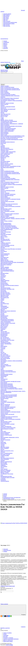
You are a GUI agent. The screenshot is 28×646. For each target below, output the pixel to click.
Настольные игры (5, 297)
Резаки (2, 377)
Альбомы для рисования (6, 205)
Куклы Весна (4, 251)
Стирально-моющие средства (7, 245)
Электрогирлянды (5, 481)
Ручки (2, 144)
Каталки (2, 286)
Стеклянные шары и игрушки (7, 477)
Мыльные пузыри (5, 295)
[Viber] (7, 616)
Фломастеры (3, 443)
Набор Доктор (4, 258)
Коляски (2, 250)
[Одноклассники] (1, 616)
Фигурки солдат (4, 325)
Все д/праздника (4, 354)
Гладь (2, 351)
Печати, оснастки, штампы (7, 163)
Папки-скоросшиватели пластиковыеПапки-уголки (12, 135)
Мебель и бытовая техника (7, 261)
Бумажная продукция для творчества (9, 203)
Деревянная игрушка (5, 342)
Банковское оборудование (7, 374)
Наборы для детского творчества (8, 310)
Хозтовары (3, 233)
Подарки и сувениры (5, 355)
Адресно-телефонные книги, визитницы (10, 95)
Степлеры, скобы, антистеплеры (8, 151)
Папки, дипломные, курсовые (7, 211)
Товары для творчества (6, 426)
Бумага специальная (5, 93)
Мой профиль (6, 15)
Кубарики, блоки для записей (7, 217)
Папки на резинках (5, 124)
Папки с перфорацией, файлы (7, 129)
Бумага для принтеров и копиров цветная (10, 89)
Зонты (2, 344)
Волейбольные (4, 335)
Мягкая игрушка (4, 296)
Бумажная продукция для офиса (8, 94)
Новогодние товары (5, 471)
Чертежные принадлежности (7, 167)
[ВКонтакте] (9, 616)
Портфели (3, 366)
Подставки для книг (5, 454)
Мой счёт (5, 19)
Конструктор (4, 312)
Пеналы (2, 449)
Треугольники (4, 466)
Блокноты (3, 96)
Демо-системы (4, 111)
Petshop (2, 256)
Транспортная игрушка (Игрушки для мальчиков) (12, 262)
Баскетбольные (4, 334)
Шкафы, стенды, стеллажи (7, 120)
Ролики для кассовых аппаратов (8, 225)
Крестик (2, 352)
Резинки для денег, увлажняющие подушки (11, 166)
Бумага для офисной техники (7, 87)
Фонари (2, 403)
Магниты (3, 309)
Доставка (5, 47)
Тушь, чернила (4, 469)
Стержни (3, 145)
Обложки (3, 451)
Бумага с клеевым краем (6, 214)
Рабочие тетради (4, 341)
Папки (2, 369)
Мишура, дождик (5, 472)
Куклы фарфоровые (5, 253)
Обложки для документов (7, 370)
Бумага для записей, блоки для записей (10, 98)
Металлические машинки (6, 263)
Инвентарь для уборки (6, 234)
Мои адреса (6, 18)
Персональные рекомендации (10, 22)
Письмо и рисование (5, 439)
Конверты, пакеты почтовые (7, 103)
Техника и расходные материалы (8, 371)
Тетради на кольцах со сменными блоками (10, 199)
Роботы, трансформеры (6, 343)
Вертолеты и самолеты (6, 264)
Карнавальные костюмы (6, 476)
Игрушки (3, 247)
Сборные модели (4, 324)
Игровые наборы (4, 284)
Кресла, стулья (4, 116)
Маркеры (3, 146)
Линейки (3, 460)
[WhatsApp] (11, 616)
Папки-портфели (4, 133)
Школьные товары (5, 447)
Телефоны (3, 380)
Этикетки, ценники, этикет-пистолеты (10, 228)
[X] (5, 616)
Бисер (2, 349)
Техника (2, 372)
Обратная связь (4, 71)
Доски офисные (4, 110)
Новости (5, 43)
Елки (2, 475)
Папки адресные (4, 104)
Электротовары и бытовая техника (9, 396)
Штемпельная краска (5, 165)
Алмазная (3, 348)
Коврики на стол (4, 162)
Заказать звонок (4, 70)
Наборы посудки (4, 259)
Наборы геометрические (6, 461)
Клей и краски (4, 326)
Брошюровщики (4, 375)
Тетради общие (4, 196)
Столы (2, 117)
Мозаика (3, 302)
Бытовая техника (4, 398)
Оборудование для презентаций (8, 109)
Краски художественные (6, 434)
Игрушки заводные (5, 292)
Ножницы (3, 438)
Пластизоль (3, 290)
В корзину (23, 614)
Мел (2, 430)
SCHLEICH (3, 281)
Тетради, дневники (5, 193)
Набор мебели (4, 346)
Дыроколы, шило (4, 150)
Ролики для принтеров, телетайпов (9, 227)
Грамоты (3, 105)
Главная (5, 41)
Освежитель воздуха (5, 240)
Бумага (2, 169)
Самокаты (3, 329)
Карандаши (3, 143)
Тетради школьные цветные (7, 195)
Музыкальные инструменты (7, 319)
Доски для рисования (5, 321)
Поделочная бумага (5, 210)
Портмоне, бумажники (6, 365)
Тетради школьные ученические (8, 194)
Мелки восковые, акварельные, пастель (10, 437)
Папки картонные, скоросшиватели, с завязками (12, 123)
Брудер (2, 265)
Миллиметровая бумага (6, 224)
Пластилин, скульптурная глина (8, 427)
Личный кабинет (7, 13)
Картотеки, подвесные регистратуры (9, 138)
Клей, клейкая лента (5, 154)
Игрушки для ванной (5, 293)
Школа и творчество (5, 404)
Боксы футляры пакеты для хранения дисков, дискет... (13, 391)
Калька (2, 222)
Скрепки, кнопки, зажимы (7, 152)
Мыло (2, 241)
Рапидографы (4, 462)
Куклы (2, 252)
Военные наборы (4, 273)
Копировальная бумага (6, 223)
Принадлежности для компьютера (8, 387)
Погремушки (4, 291)
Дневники (3, 202)
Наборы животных (5, 280)
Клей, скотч (3, 431)
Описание (5, 549)
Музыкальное (4, 317)
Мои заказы (6, 17)
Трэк (2, 272)
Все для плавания (5, 337)
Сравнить (23, 626)
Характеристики (7, 550)
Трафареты (3, 465)
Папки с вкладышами (6, 127)
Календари (3, 101)
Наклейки (3, 279)
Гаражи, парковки (5, 267)
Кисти (2, 436)
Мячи (2, 330)
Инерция (3, 274)
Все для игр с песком (5, 338)
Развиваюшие (4, 306)
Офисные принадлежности (7, 149)
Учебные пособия (5, 455)
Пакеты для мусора (5, 246)
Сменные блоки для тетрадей (7, 201)
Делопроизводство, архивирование (9, 121)
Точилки (3, 160)
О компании (6, 42)
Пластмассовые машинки (6, 269)
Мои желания (6, 24)
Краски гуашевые (5, 433)
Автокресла (3, 275)
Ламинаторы (3, 376)
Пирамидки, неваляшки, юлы (7, 289)
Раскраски (3, 212)
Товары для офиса (5, 86)
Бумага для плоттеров (6, 231)
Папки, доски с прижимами (7, 131)
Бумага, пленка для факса (6, 220)
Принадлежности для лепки (7, 428)
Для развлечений (4, 307)
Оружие (2, 313)
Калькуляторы (4, 382)
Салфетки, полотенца (6, 242)
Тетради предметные (5, 197)
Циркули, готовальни (6, 470)
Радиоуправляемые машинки (7, 270)
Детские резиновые (5, 332)
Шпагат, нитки (4, 236)
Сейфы (2, 118)
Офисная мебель (4, 115)
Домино (2, 298)
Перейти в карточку (5, 628)
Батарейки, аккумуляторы (7, 397)
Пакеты (2, 238)
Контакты (5, 48)
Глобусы (2, 456)
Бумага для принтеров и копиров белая (10, 88)
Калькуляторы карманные (7, 383)
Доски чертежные (5, 459)
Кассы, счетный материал (7, 453)
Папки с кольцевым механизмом (8, 128)
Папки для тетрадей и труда (7, 450)
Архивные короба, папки (6, 122)
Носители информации (6, 392)
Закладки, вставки (5, 216)
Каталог (2, 84)
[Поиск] (11, 78)
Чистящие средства (5, 239)
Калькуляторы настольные (7, 385)
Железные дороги (5, 268)
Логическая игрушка (5, 287)
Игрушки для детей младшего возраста (10, 285)
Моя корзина (6, 16)
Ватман (2, 207)
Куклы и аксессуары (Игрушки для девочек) (11, 248)
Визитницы (3, 359)
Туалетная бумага (5, 244)
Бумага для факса (5, 92)
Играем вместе (4, 282)
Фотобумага (3, 230)
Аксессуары (3, 353)
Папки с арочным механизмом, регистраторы (11, 126)
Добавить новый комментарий (8, 586)
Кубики (2, 300)
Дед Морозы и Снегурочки (7, 473)
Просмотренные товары (8, 23)
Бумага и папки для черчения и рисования (10, 206)
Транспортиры (4, 464)
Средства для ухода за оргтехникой (9, 394)
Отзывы (5, 551)
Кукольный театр (4, 257)
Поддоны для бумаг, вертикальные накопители (11, 137)
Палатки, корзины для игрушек (8, 323)
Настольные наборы (5, 161)
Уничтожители (4, 379)
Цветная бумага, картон (6, 208)
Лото (2, 301)
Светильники (4, 400)
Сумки (2, 368)
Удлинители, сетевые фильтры (8, 402)
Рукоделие (3, 347)
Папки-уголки (4, 134)
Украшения (3, 479)
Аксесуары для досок (5, 113)
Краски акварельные (5, 432)
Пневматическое (4, 315)
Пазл (2, 304)
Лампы (2, 399)
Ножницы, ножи (4, 155)
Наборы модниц (4, 255)
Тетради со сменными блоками (8, 106)
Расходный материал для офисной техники (11, 381)
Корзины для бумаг (5, 156)
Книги (2, 278)
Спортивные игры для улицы (7, 340)
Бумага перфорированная (6, 229)
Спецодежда (3, 235)
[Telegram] (3, 616)
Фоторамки (3, 362)
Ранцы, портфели (5, 448)
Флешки (2, 393)
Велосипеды (3, 327)
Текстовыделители (5, 148)
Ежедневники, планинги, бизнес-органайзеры (11, 100)
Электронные (4, 308)
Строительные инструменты (7, 320)
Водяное (2, 314)
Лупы (2, 168)
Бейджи (2, 112)
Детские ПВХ (4, 331)
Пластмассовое (4, 318)
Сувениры (3, 478)
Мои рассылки (6, 26)
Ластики (2, 158)
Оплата (5, 45)
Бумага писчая (4, 90)
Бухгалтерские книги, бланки (7, 99)
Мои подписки (6, 21)
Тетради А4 (3, 107)
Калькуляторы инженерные (7, 386)
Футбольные (3, 336)
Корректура (3, 157)
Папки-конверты (4, 132)
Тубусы (2, 467)
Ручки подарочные (5, 357)
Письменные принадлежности (8, 141)
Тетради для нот (4, 200)
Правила (5, 44)
